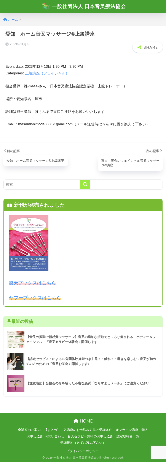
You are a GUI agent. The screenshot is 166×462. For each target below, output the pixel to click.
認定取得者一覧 (128, 436)
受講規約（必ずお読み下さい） (83, 443)
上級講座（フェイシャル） (47, 73)
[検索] (85, 184)
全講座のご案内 (29, 430)
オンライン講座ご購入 (132, 430)
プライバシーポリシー (82, 451)
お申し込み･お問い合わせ (45, 436)
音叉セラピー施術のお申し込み (90, 436)
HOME (85, 421)
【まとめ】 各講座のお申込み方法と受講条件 (78, 430)
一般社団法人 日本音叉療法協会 (88, 6)
